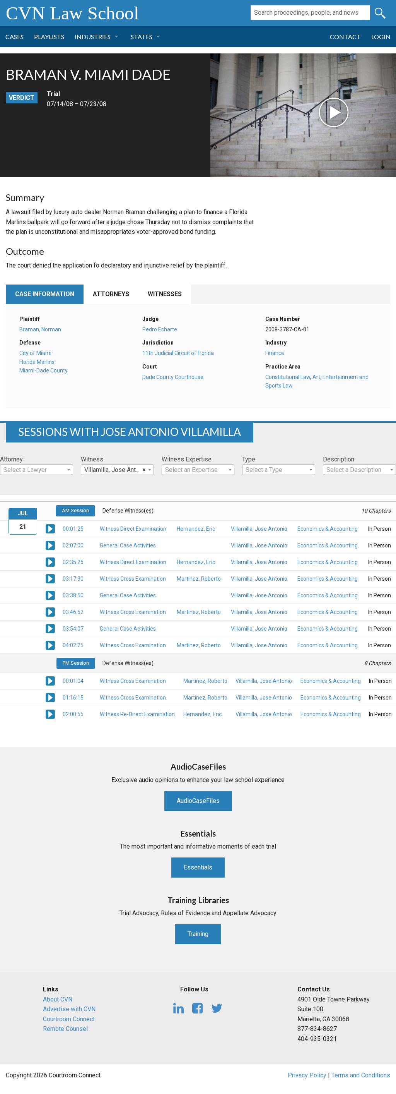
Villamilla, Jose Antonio (259, 529)
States (141, 36)
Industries (93, 36)
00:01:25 (73, 529)
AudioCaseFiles (198, 800)
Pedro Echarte (159, 329)
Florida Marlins (37, 362)
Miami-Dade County (43, 370)
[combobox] (36, 469)
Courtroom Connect (69, 1019)
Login (381, 36)
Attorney (11, 459)
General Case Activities (128, 545)
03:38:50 (73, 595)
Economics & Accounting (327, 529)
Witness (92, 459)
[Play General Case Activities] (50, 545)
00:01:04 (73, 681)
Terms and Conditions (360, 1075)
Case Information (44, 294)
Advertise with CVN (69, 1009)
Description (338, 459)
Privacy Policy (307, 1075)
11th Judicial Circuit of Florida (178, 353)
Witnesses (165, 294)
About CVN (57, 999)
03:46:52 (73, 612)
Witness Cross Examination (133, 579)
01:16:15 (73, 697)
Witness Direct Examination (133, 529)
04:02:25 (73, 645)
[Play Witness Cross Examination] (50, 578)
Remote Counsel (65, 1028)
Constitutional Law (287, 377)
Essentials (198, 867)
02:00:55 (73, 714)
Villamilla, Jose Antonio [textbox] (115, 469)
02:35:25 (73, 562)
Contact (345, 36)
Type (248, 459)
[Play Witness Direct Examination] (50, 528)
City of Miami (35, 353)
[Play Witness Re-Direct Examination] (50, 714)
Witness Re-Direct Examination (137, 714)
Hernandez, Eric (196, 529)
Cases (14, 36)
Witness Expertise (187, 459)
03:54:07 (73, 629)
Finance (274, 353)
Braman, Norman (40, 329)
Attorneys (111, 294)
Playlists (49, 36)
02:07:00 (73, 545)
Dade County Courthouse (172, 377)
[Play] (278, 91)
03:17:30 (73, 579)
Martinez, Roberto (199, 579)
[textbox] (36, 470)
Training (198, 934)
